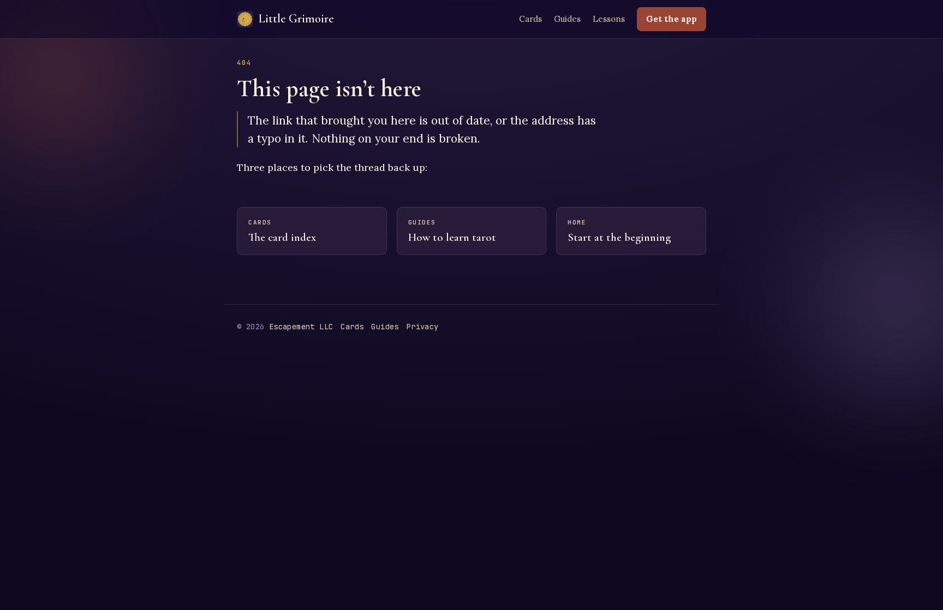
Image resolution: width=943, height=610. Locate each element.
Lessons (609, 19)
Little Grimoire (296, 18)
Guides (567, 19)
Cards (530, 19)
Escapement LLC (301, 326)
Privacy (423, 326)
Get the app (671, 19)
